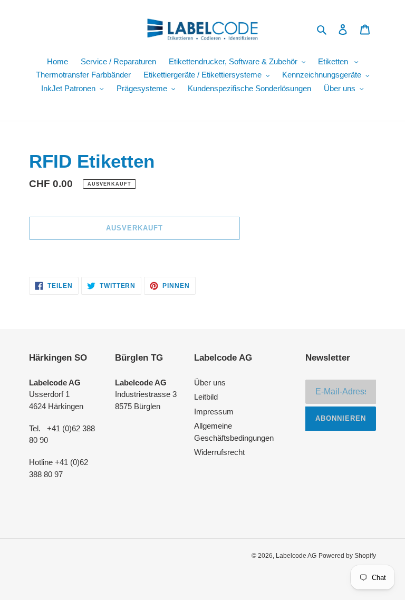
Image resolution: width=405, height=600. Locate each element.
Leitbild (206, 396)
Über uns (210, 382)
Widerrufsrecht (219, 452)
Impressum (214, 411)
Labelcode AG (296, 555)
